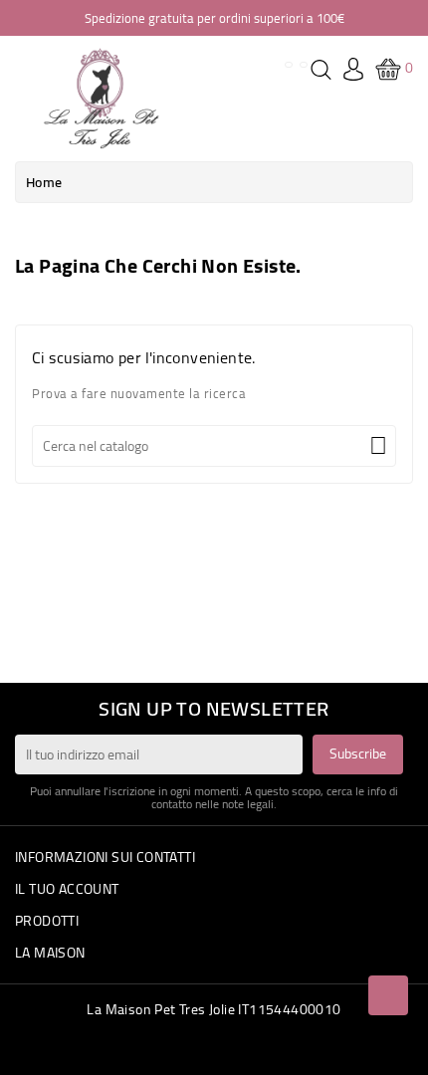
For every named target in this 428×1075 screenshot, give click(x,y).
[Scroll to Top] (388, 995)
